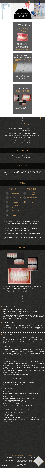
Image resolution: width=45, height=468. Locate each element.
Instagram (6, 465)
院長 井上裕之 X (33, 460)
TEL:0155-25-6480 (8, 457)
